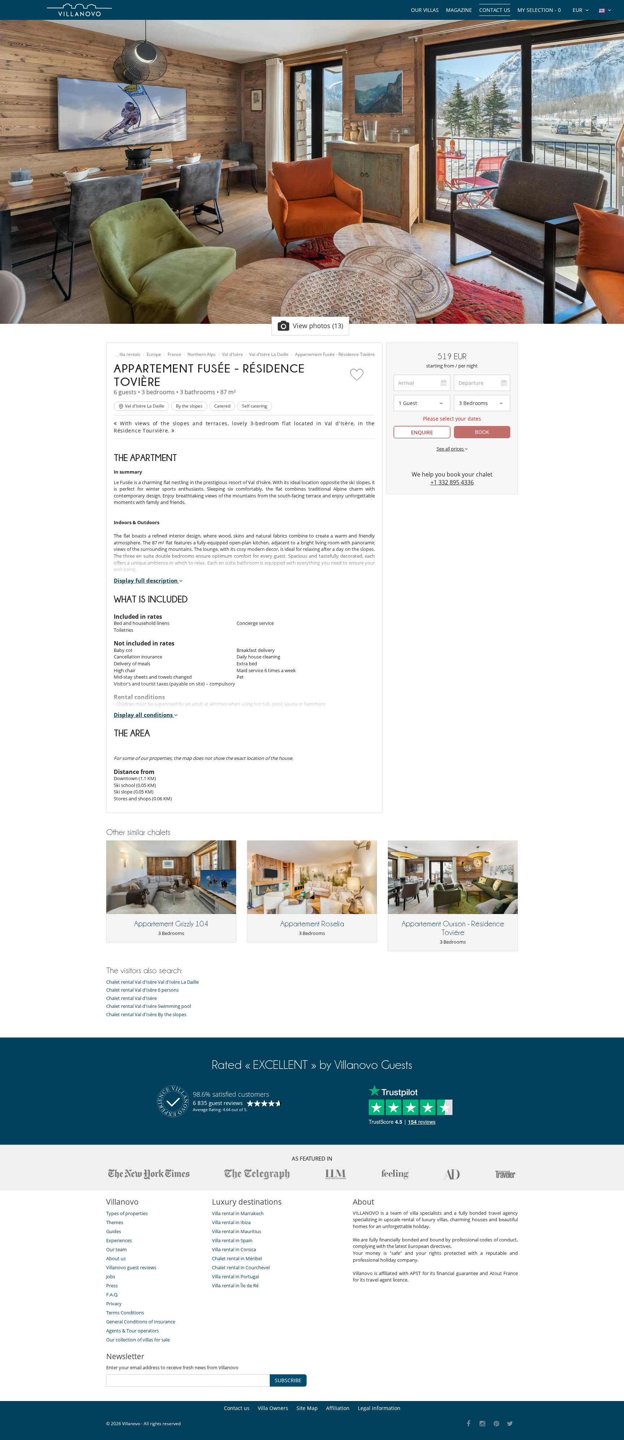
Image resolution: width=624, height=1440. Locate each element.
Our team (116, 1249)
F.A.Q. (112, 1294)
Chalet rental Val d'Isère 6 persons (142, 990)
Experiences (119, 1240)
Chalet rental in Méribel (237, 1258)
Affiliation (338, 1408)
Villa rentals (128, 354)
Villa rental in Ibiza (231, 1222)
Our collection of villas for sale (138, 1339)
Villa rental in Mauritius (236, 1231)
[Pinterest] (496, 1424)
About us (116, 1258)
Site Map (307, 1408)
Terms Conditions (125, 1312)
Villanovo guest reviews (131, 1267)
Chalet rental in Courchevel (241, 1267)
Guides (113, 1231)
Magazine (459, 9)
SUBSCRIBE (288, 1380)
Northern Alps (201, 354)
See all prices (451, 448)
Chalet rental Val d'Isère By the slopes (146, 1015)
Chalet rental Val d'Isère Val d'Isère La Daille (152, 982)
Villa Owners (273, 1408)
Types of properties (127, 1213)
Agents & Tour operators (132, 1330)
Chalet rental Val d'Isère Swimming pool (148, 1006)
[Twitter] (510, 1424)
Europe (154, 354)
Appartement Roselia (312, 924)
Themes (114, 1222)
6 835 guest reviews (218, 1102)
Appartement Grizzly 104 (171, 924)
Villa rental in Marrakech (238, 1213)
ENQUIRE (422, 432)
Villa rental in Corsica (234, 1249)
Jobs (110, 1276)
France (174, 354)
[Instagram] (482, 1424)
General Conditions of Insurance (140, 1321)
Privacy (114, 1303)
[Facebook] (468, 1424)
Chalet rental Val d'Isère (131, 998)
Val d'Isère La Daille (269, 354)
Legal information (379, 1408)
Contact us (494, 9)
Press (112, 1285)
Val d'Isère (232, 354)
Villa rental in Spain (232, 1240)
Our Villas (425, 9)
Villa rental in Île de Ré (235, 1285)
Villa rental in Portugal (235, 1276)
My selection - (539, 9)
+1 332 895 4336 (452, 482)
